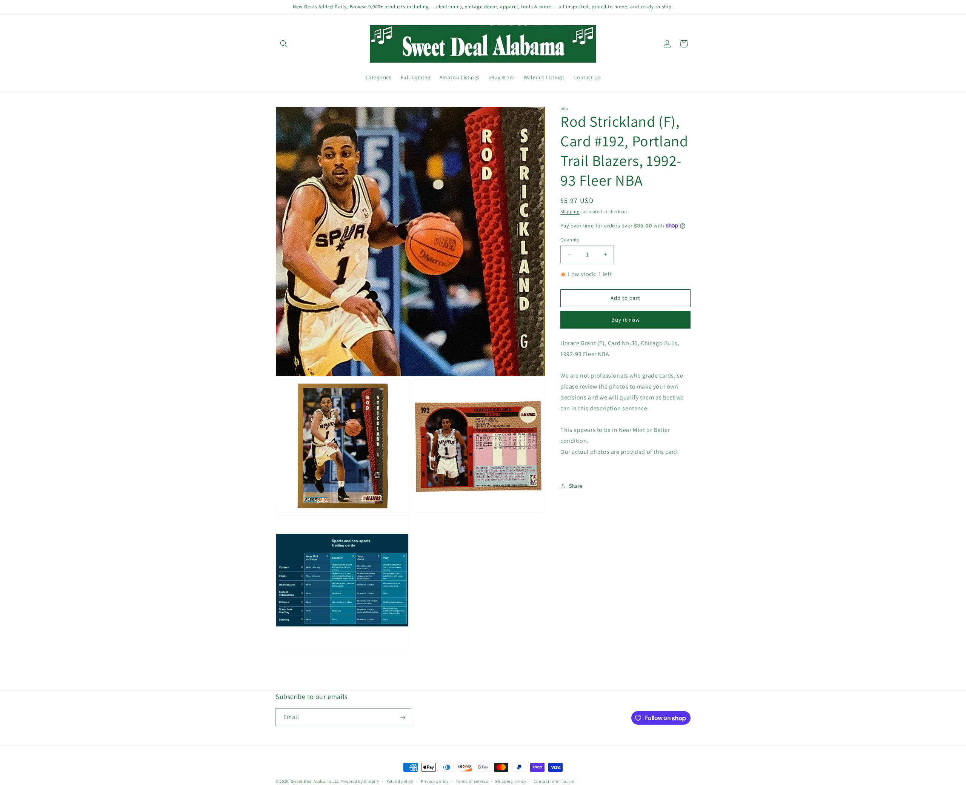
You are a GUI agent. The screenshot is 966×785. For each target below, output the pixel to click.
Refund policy (399, 780)
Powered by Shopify (359, 781)
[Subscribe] (402, 718)
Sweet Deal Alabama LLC (315, 781)
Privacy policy (435, 780)
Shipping (570, 211)
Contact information (554, 780)
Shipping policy (510, 780)
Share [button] (576, 485)
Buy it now (625, 319)
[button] (283, 43)
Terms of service (472, 780)
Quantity (569, 239)
